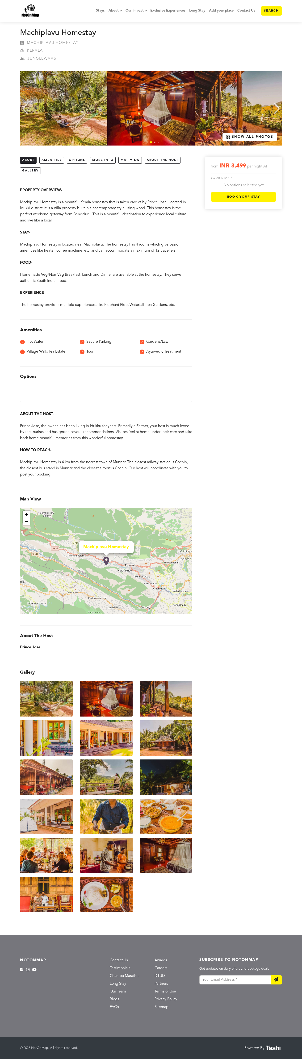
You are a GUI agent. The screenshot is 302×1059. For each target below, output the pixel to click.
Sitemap (161, 1007)
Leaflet (187, 612)
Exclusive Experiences (167, 11)
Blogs (114, 999)
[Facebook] (21, 970)
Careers (161, 968)
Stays (100, 11)
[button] (151, 142)
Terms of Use (165, 991)
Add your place (221, 11)
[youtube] (34, 970)
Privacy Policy (166, 999)
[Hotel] (106, 561)
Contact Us (246, 11)
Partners (161, 984)
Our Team (118, 991)
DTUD (160, 976)
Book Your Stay (243, 196)
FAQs (114, 1007)
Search (271, 10)
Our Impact (135, 11)
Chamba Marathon (125, 976)
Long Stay (197, 11)
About (114, 11)
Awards (161, 960)
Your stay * (221, 178)
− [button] (26, 521)
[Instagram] (27, 970)
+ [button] (26, 514)
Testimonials (120, 968)
